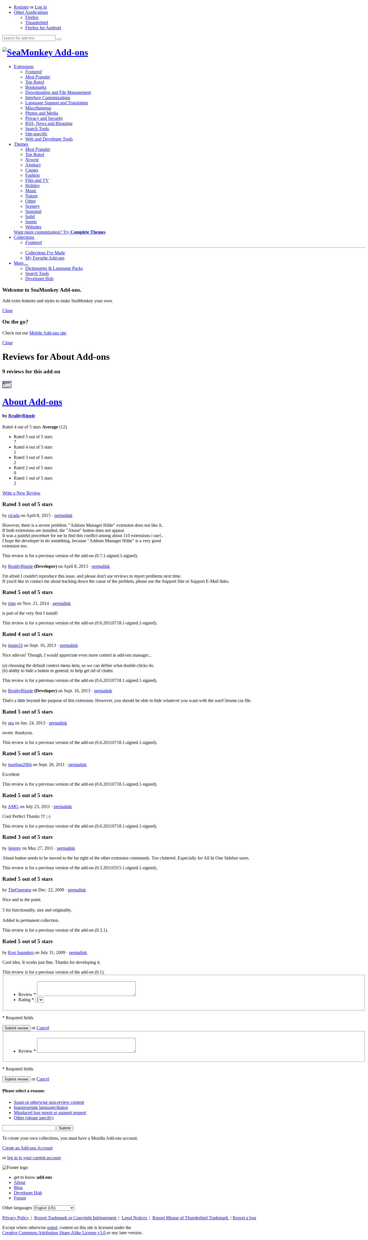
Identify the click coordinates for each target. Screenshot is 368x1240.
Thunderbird (36, 22)
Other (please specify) (33, 1117)
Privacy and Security (44, 118)
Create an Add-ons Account (27, 1147)
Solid (30, 216)
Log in (41, 7)
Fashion (32, 175)
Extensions (24, 66)
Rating (26, 999)
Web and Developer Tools (49, 139)
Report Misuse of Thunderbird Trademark (190, 1217)
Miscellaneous (38, 107)
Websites (33, 226)
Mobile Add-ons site (47, 332)
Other (30, 201)
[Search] (59, 39)
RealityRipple (21, 415)
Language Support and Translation (56, 102)
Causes (31, 170)
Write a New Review (21, 493)
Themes (21, 144)
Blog (18, 1187)
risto (12, 603)
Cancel (43, 1027)
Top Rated (34, 82)
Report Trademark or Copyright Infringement (75, 1217)
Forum (20, 1197)
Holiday (32, 185)
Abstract (33, 164)
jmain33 (15, 645)
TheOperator (19, 889)
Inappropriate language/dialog (41, 1107)
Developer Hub (39, 278)
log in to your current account (34, 1157)
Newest (32, 159)
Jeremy (14, 848)
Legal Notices (135, 1217)
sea (11, 722)
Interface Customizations (47, 97)
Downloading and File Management (58, 92)
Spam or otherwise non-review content (49, 1102)
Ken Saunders (21, 952)
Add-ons (70, 52)
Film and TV (37, 180)
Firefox (32, 17)
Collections (24, 237)
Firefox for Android (43, 27)
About (19, 1182)
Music (31, 190)
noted (52, 1227)
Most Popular (37, 76)
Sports (31, 221)
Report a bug (244, 1217)
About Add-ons (32, 402)
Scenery (32, 206)
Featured (33, 71)
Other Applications (31, 12)
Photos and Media (41, 113)
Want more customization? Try (60, 232)
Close (7, 310)
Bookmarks (35, 87)
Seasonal (33, 211)
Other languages (17, 1207)
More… (21, 263)
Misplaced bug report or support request (50, 1112)
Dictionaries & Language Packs (54, 268)
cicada (14, 515)
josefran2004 (20, 764)
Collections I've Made (45, 252)
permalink (63, 515)
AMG (13, 806)
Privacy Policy (16, 1217)
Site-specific (36, 133)
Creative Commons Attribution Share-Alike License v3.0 (54, 1232)
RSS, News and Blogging (48, 123)
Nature (31, 195)
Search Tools (37, 128)
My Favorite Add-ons (44, 257)
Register (21, 7)
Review (27, 994)
